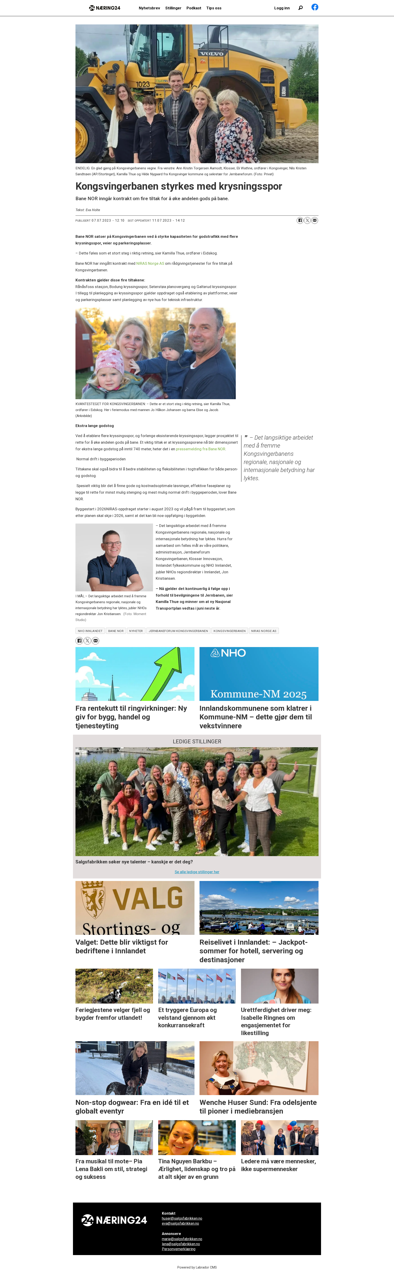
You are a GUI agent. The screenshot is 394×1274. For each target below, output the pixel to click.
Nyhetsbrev (149, 8)
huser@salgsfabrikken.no (182, 1218)
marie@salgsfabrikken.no (182, 1239)
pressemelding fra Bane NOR (200, 449)
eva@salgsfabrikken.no (180, 1223)
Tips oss (213, 8)
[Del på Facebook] (300, 220)
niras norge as (264, 631)
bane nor (116, 631)
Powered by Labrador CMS (197, 1267)
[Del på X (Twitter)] (307, 220)
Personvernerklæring (178, 1249)
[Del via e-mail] (314, 220)
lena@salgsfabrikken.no (181, 1244)
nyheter (136, 631)
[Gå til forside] (105, 8)
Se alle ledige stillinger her (197, 872)
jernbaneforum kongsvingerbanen (178, 631)
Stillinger (173, 8)
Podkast (194, 8)
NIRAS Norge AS (150, 263)
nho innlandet (90, 631)
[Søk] (301, 8)
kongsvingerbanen (230, 631)
